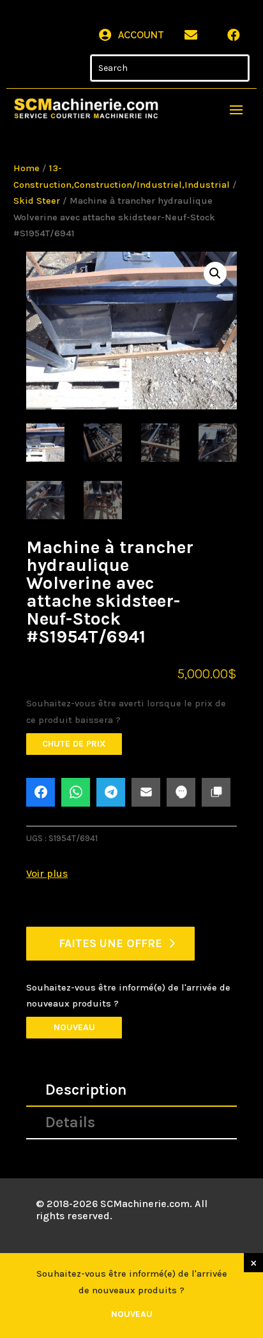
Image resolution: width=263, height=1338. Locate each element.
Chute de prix (74, 743)
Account (141, 35)
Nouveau (74, 1027)
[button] (215, 273)
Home (26, 168)
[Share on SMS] (181, 792)
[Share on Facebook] (40, 792)
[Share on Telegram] (110, 792)
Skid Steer (36, 200)
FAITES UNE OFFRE (110, 943)
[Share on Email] (146, 792)
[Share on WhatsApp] (75, 792)
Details (70, 1122)
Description (86, 1090)
